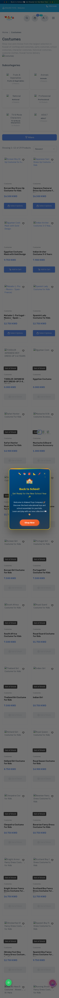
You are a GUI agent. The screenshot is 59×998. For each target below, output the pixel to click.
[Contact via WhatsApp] (8, 982)
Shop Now (30, 522)
